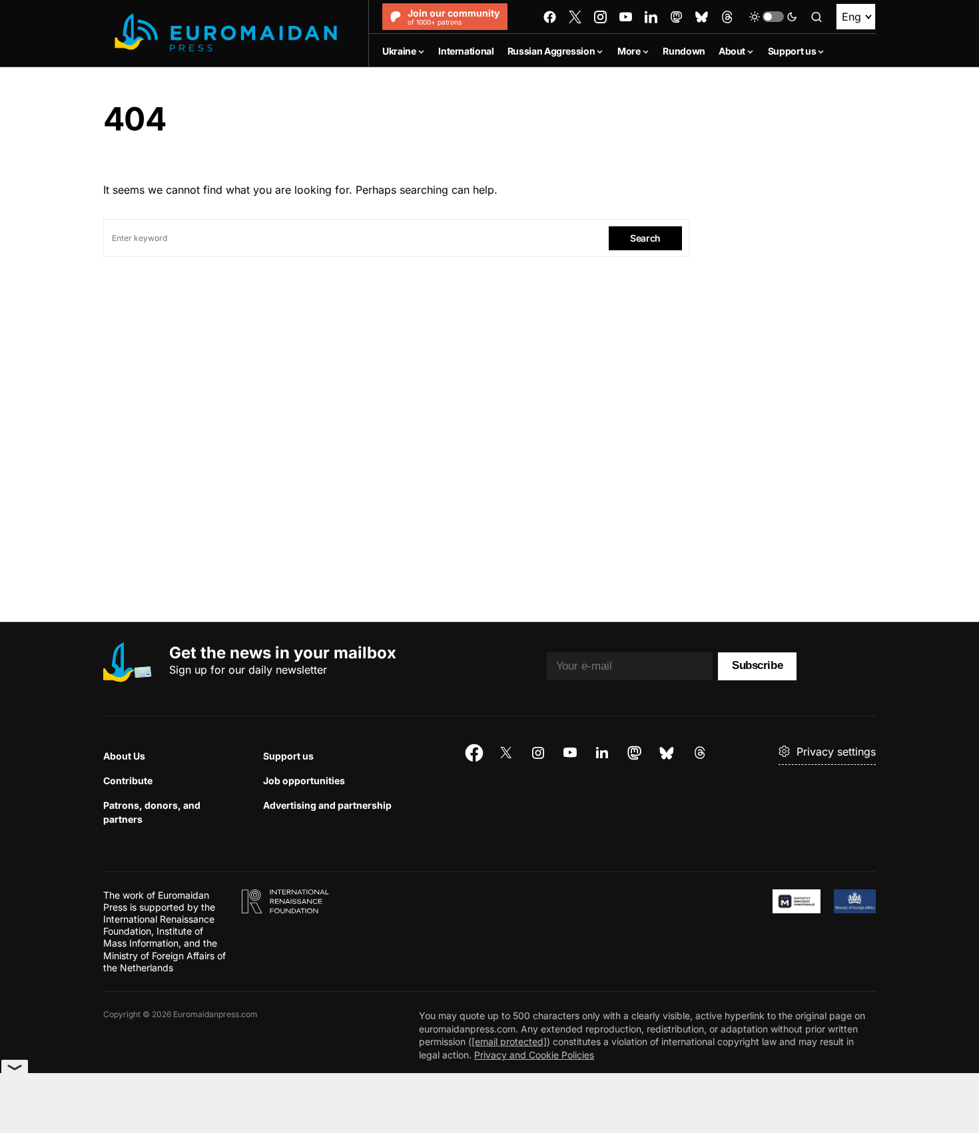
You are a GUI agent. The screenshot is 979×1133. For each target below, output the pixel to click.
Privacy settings (836, 751)
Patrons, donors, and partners (151, 812)
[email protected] (509, 1041)
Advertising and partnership (327, 805)
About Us (124, 756)
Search (645, 238)
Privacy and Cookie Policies (534, 1054)
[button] (773, 16)
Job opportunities (304, 780)
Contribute (128, 780)
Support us (288, 756)
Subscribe (757, 665)
